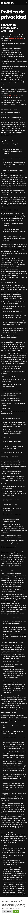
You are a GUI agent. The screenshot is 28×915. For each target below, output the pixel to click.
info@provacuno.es (13, 95)
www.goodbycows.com (16, 39)
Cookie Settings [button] (7, 911)
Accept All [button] (16, 911)
